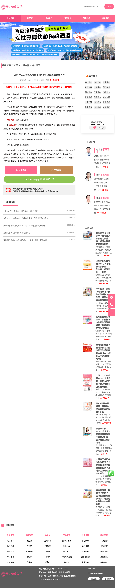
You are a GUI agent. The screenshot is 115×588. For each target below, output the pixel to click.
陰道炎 (29, 541)
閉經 (48, 557)
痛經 (48, 552)
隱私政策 (66, 572)
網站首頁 (10, 18)
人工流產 (106, 107)
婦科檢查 (97, 102)
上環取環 (88, 102)
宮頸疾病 (97, 87)
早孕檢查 (97, 97)
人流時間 (106, 97)
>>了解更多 (103, 167)
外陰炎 (66, 562)
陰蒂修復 (85, 552)
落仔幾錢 (106, 87)
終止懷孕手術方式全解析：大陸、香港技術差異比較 (24, 226)
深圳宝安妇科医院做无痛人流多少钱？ (28, 189)
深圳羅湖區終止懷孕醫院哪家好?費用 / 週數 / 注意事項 (25, 240)
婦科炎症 (97, 107)
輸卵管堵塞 (66, 541)
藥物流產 (88, 92)
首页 (15, 65)
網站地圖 (56, 580)
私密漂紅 (85, 562)
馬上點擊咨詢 (54, 80)
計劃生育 (24, 65)
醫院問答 (86, 18)
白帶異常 (48, 546)
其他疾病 (104, 535)
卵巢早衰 (66, 552)
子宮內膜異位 (66, 557)
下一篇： (9, 191)
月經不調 (88, 87)
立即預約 (108, 579)
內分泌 (48, 535)
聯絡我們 (49, 18)
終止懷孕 (36, 65)
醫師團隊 (67, 18)
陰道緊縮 (88, 97)
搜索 (109, 7)
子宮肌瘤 (97, 92)
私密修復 (106, 82)
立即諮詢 (101, 128)
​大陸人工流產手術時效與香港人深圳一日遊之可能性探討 (25, 218)
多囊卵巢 (66, 546)
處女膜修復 (85, 557)
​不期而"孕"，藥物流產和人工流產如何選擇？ (21, 211)
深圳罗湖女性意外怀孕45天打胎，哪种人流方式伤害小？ (35, 191)
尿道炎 (29, 557)
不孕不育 (106, 92)
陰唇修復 (88, 107)
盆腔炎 (48, 562)
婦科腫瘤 (97, 82)
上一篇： (9, 189)
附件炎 (29, 562)
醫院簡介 (30, 18)
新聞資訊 (105, 18)
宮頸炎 (29, 546)
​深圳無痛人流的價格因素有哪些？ (16, 233)
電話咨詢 (94, 579)
